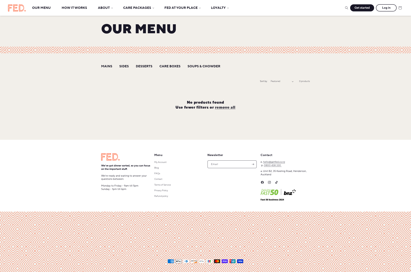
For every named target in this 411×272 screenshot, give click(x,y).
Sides (124, 66)
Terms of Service (162, 184)
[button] (105, 8)
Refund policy (161, 196)
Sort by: (263, 81)
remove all (225, 107)
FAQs (157, 173)
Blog (156, 167)
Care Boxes (169, 66)
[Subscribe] (252, 164)
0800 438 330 (273, 165)
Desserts (144, 66)
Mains (106, 66)
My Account (160, 162)
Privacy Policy (161, 190)
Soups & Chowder (204, 66)
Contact (158, 179)
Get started (362, 8)
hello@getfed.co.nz (274, 162)
